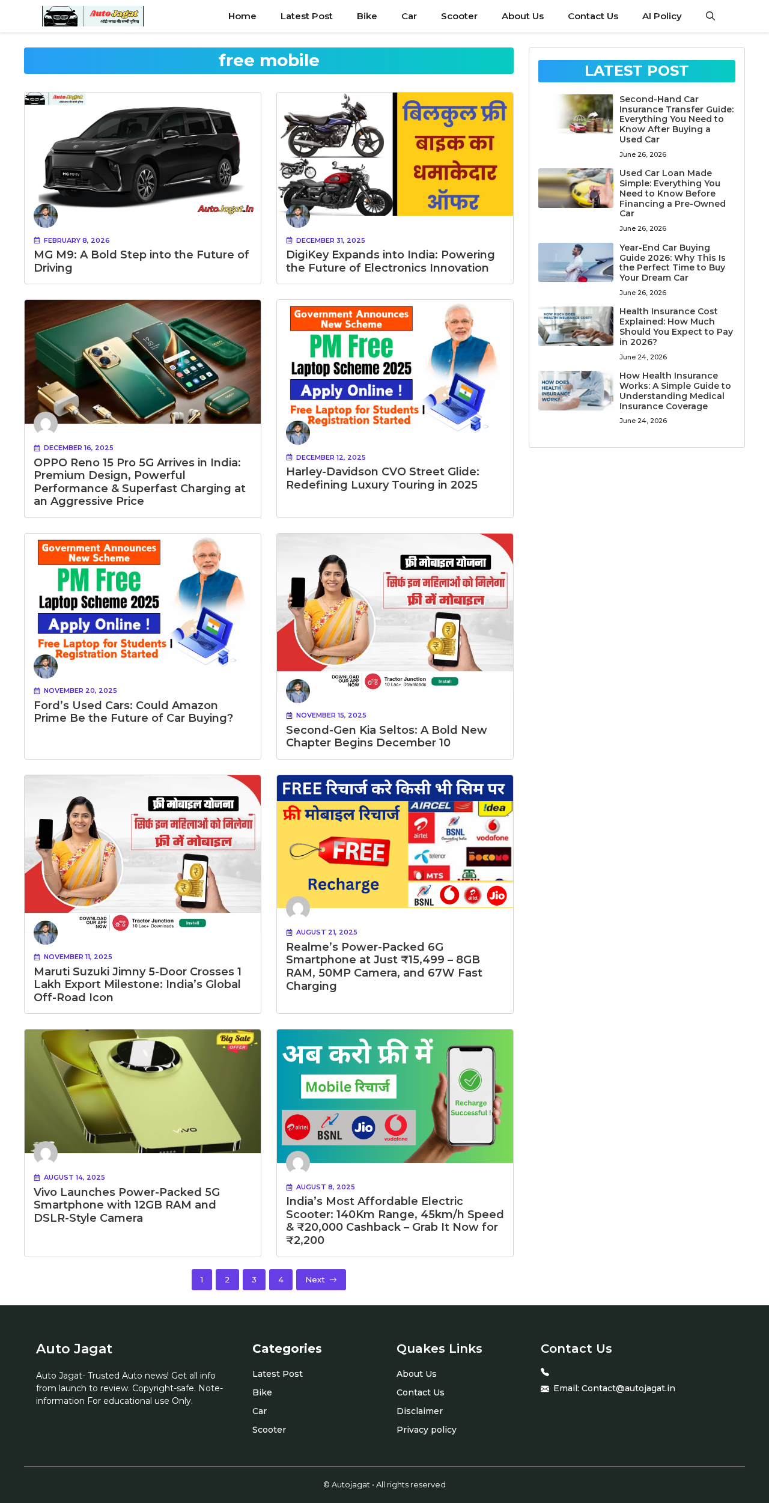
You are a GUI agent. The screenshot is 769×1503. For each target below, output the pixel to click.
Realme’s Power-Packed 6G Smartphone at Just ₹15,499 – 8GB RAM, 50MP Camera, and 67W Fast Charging (384, 967)
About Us (523, 16)
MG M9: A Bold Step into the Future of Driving (141, 261)
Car (409, 16)
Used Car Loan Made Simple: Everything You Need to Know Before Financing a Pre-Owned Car (672, 193)
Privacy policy (427, 1429)
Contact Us (593, 16)
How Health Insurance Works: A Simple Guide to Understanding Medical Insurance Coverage (675, 390)
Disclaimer (420, 1411)
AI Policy (662, 16)
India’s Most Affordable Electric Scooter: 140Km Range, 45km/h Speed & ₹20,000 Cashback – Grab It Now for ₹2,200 (395, 1221)
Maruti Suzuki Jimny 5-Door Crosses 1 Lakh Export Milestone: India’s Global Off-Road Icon (138, 984)
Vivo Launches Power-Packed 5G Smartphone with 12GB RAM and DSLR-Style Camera (127, 1205)
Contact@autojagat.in (628, 1388)
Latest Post (307, 16)
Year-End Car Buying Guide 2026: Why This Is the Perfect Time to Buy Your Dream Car (672, 262)
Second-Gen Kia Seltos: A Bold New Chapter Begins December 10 (386, 737)
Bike (367, 16)
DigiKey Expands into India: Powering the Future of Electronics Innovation (390, 261)
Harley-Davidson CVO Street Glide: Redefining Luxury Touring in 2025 (382, 478)
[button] (710, 16)
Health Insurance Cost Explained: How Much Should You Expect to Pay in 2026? (676, 326)
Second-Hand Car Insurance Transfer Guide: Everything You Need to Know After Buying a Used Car (676, 119)
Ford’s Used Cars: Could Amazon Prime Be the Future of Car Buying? (133, 712)
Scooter (459, 16)
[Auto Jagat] (93, 16)
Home (242, 16)
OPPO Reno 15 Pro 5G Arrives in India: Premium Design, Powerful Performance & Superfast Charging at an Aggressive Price (140, 482)
